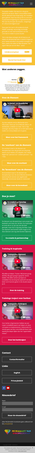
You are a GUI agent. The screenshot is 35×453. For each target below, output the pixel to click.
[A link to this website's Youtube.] (8, 388)
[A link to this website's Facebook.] (4, 388)
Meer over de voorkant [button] (17, 163)
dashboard (14, 445)
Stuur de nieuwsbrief (17, 415)
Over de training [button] (17, 290)
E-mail (4, 407)
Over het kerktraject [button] (17, 340)
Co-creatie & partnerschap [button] (17, 238)
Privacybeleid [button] (17, 380)
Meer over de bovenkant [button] (16, 185)
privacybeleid (8, 424)
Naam (4, 400)
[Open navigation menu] (31, 4)
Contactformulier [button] (16, 359)
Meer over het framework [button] (17, 137)
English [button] (17, 372)
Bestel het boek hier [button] (17, 60)
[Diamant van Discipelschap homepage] (15, 4)
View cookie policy (22, 451)
